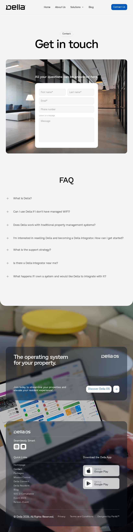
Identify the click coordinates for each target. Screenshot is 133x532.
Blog (16, 490)
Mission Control (22, 477)
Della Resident (21, 486)
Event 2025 (20, 498)
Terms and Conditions (81, 516)
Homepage (19, 465)
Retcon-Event (21, 502)
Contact (18, 469)
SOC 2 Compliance (24, 494)
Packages (19, 473)
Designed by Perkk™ (108, 516)
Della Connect (21, 482)
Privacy (61, 516)
